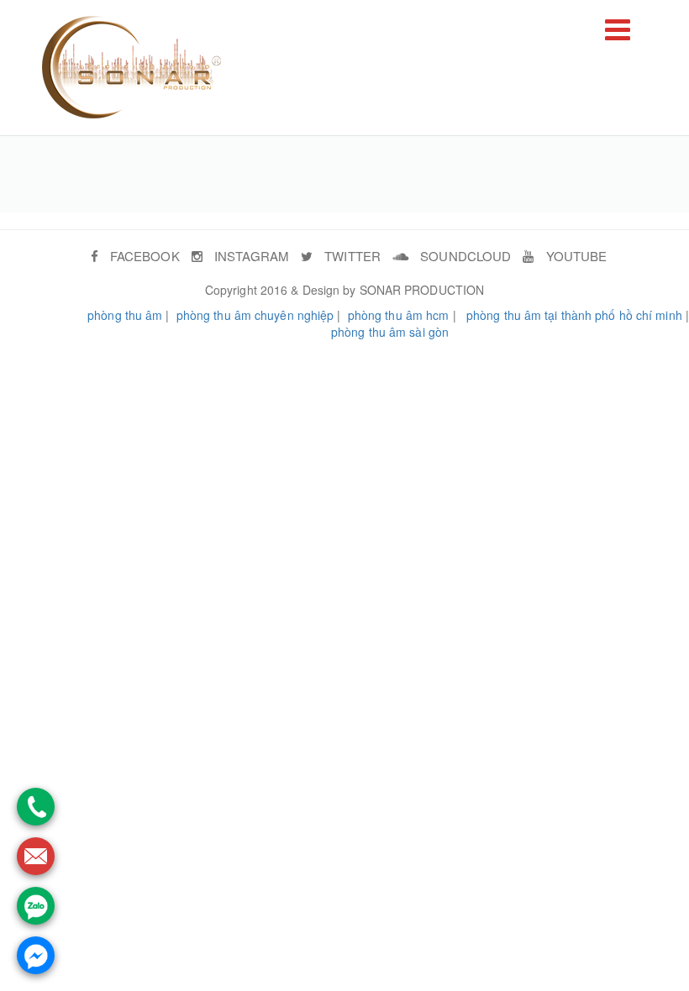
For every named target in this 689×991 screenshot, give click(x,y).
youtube (575, 256)
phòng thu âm (124, 315)
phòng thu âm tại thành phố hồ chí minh (574, 315)
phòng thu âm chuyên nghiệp (255, 315)
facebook (143, 256)
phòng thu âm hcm (399, 315)
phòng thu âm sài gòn (390, 331)
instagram (250, 256)
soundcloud (464, 256)
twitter (351, 256)
